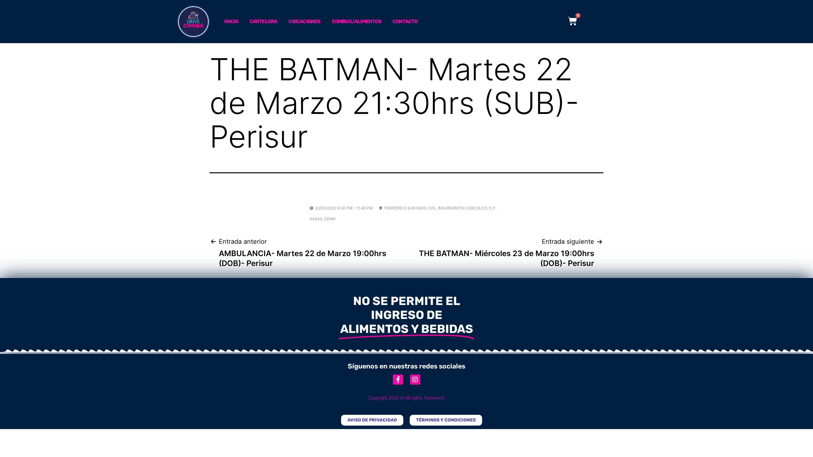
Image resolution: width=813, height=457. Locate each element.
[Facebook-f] (398, 379)
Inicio (231, 21)
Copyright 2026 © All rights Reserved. (406, 398)
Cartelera (264, 21)
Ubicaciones (304, 21)
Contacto (405, 21)
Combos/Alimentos (356, 21)
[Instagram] (415, 379)
